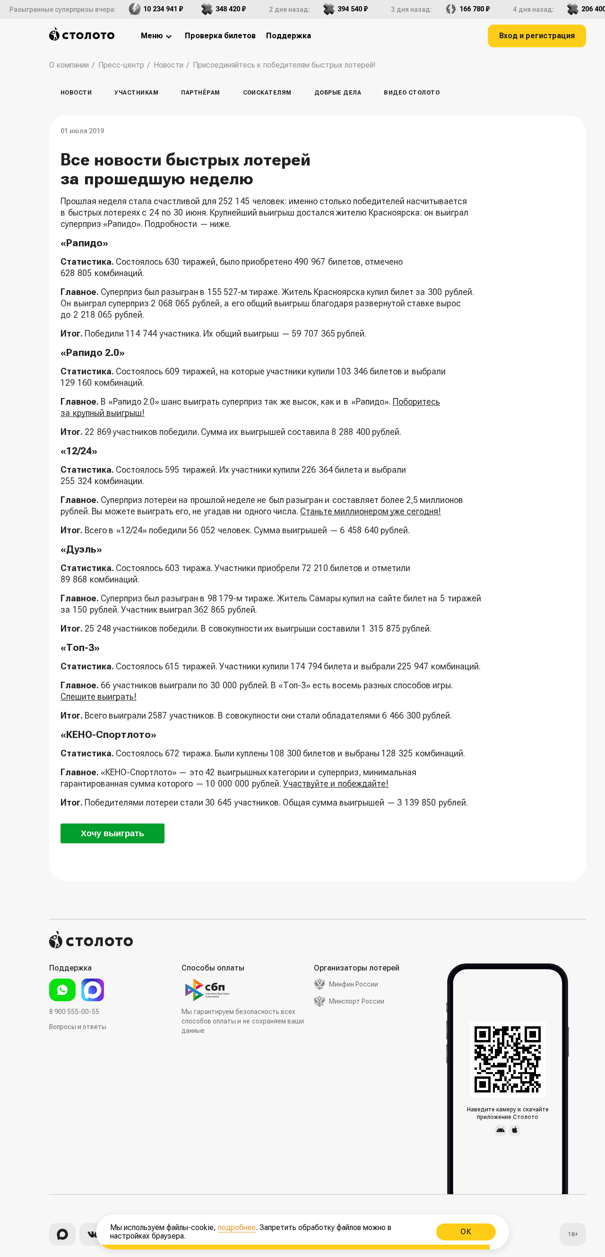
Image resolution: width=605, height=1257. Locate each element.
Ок (466, 1231)
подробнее (237, 1227)
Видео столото (412, 92)
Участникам (136, 92)
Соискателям (267, 92)
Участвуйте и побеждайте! (336, 784)
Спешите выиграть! (98, 697)
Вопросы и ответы (77, 1027)
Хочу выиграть (112, 833)
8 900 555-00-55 (74, 1011)
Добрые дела (337, 92)
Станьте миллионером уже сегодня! (370, 511)
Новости (76, 92)
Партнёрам (200, 92)
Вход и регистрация (537, 35)
